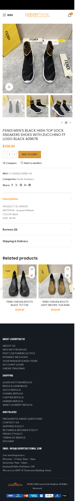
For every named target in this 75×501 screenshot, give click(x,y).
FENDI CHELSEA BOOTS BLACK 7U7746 (20, 303)
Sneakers (29, 179)
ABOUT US (9, 345)
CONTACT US (11, 422)
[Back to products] (66, 123)
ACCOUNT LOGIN (13, 364)
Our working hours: (14, 455)
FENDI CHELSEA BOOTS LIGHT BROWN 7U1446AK (55, 303)
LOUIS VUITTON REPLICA (17, 382)
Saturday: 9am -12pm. (15, 462)
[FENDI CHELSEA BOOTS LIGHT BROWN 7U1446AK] (55, 281)
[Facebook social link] (12, 185)
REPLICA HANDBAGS (15, 385)
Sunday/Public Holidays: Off (19, 466)
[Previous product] (62, 123)
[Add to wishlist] (32, 269)
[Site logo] (37, 14)
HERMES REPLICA (13, 401)
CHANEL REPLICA (13, 393)
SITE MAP (8, 441)
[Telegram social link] (29, 185)
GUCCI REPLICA (12, 389)
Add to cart (30, 154)
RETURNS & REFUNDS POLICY (20, 430)
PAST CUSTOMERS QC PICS (19, 353)
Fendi (20, 179)
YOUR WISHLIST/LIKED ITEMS (20, 360)
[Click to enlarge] (9, 87)
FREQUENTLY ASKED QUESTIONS (22, 418)
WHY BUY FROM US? (15, 349)
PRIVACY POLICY (12, 433)
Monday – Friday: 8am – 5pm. (19, 458)
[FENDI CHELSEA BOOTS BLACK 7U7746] (20, 281)
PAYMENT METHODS (15, 357)
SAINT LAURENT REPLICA (17, 404)
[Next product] (70, 123)
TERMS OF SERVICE (14, 437)
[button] (6, 58)
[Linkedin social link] (25, 185)
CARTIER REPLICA (13, 397)
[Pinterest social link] (21, 185)
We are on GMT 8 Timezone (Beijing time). (27, 470)
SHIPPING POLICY (13, 426)
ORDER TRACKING (14, 368)
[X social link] (16, 185)
